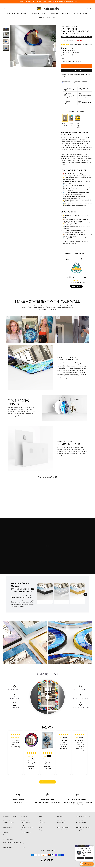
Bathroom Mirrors (25, 820)
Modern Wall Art (7, 827)
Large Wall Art (7, 820)
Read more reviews (47, 782)
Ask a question (76, 250)
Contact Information (62, 830)
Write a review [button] (76, 286)
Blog (40, 830)
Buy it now (76, 70)
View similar (80, 858)
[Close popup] (92, 847)
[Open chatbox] (87, 864)
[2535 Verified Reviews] (76, 273)
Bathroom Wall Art (8, 825)
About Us (41, 820)
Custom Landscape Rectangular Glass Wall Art (86, 852)
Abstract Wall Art (7, 830)
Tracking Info (79, 830)
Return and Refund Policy (76, 253)
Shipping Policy (61, 820)
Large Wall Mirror (25, 822)
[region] (47, 1)
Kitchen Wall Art (7, 832)
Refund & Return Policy (63, 827)
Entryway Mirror (25, 825)
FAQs (40, 827)
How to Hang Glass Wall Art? (83, 827)
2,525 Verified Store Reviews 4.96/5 (81, 44)
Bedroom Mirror (25, 830)
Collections (68, 26)
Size (62, 58)
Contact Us (42, 822)
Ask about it (88, 858)
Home (62, 26)
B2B (40, 825)
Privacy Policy (61, 822)
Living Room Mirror (26, 832)
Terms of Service (61, 825)
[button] (37, 594)
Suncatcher (6, 835)
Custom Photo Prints (81, 822)
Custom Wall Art (80, 820)
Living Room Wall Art (8, 822)
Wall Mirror (75, 26)
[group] (45, 593)
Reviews (78, 825)
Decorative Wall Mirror (27, 827)
